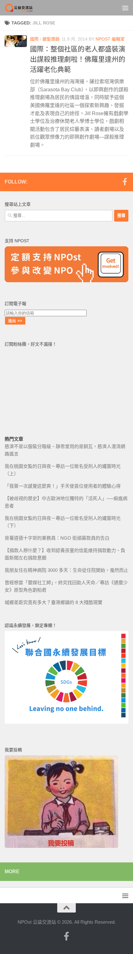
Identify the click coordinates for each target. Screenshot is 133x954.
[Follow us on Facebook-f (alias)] (124, 181)
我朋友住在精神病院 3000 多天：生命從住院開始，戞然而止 (66, 570)
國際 (34, 39)
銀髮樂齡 (51, 39)
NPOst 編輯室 (110, 39)
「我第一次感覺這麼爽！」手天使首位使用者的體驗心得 (63, 486)
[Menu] (125, 7)
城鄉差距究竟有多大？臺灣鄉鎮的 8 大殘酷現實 (53, 602)
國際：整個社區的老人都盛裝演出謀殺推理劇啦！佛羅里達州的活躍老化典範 (77, 59)
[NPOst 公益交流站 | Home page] (24, 7)
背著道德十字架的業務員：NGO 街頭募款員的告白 (57, 538)
